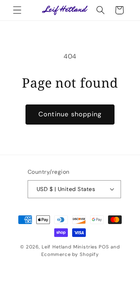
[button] (17, 10)
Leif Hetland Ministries (69, 247)
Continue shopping (70, 114)
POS (104, 247)
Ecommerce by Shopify (70, 254)
